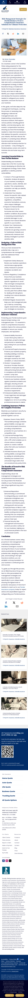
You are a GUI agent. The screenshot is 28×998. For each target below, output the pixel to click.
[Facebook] (3, 33)
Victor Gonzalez (10, 59)
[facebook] (3, 860)
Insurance (23, 29)
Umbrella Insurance (20, 639)
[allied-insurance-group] (5, 6)
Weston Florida (17, 947)
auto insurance (12, 880)
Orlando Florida (10, 929)
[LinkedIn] (18, 33)
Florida (22, 884)
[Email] (23, 33)
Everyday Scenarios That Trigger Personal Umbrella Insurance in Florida (13, 635)
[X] (8, 33)
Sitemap (18, 961)
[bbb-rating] (6, 867)
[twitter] (10, 860)
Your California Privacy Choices (9, 963)
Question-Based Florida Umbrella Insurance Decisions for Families (12, 661)
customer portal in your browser (15, 765)
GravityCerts (15, 971)
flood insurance (21, 880)
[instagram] (7, 860)
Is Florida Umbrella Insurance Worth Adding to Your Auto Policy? (12, 687)
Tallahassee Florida (7, 945)
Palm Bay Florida (19, 929)
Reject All (20, 995)
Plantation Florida (16, 934)
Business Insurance (14, 29)
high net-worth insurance (9, 882)
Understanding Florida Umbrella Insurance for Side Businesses (11, 713)
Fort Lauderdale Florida (16, 902)
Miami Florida (21, 922)
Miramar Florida (6, 924)
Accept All (9, 995)
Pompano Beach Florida (8, 938)
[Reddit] (13, 33)
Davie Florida (14, 898)
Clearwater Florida (11, 887)
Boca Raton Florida (12, 885)
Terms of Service (10, 961)
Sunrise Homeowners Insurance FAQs (12, 944)
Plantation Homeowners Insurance (11, 936)
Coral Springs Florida (16, 893)
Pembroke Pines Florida (8, 931)
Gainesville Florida (11, 909)
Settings (20, 992)
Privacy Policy (13, 959)
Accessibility (4, 959)
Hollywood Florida (11, 916)
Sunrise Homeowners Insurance (14, 942)
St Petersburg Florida (11, 940)
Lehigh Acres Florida (11, 922)
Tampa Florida (17, 945)
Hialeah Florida (15, 914)
